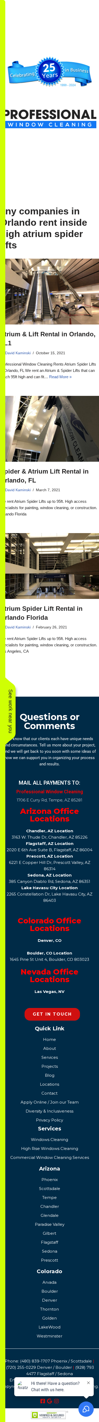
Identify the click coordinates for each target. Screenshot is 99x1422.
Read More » (60, 377)
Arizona (49, 1168)
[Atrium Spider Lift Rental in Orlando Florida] (49, 566)
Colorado (49, 1271)
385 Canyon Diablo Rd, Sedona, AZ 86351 (49, 881)
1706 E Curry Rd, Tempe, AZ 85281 (49, 800)
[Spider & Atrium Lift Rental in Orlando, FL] (49, 429)
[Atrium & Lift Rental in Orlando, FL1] (49, 291)
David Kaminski (18, 353)
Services (49, 1128)
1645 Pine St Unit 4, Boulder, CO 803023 (49, 959)
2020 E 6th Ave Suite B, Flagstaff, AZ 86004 (49, 849)
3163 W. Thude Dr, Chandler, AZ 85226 (49, 837)
